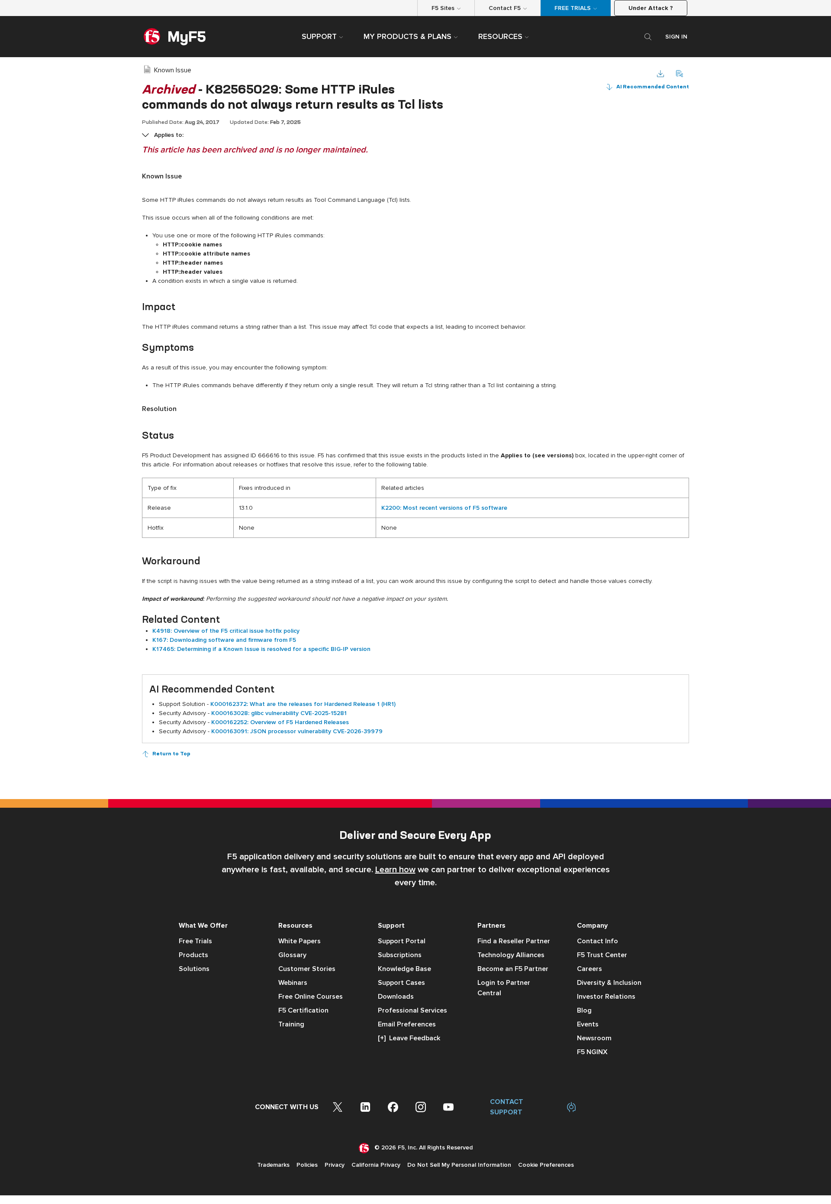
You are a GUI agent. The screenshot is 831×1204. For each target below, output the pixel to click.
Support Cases (401, 982)
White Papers (299, 941)
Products (193, 955)
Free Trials (195, 941)
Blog (584, 1010)
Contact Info (597, 941)
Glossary (292, 955)
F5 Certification (303, 1010)
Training (291, 1024)
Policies (307, 1164)
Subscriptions (400, 955)
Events (588, 1024)
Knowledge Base (404, 968)
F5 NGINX (592, 1052)
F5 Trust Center (602, 955)
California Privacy (375, 1164)
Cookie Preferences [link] (546, 1164)
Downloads (396, 996)
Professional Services (412, 1010)
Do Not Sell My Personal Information (459, 1164)
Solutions (194, 968)
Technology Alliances (510, 955)
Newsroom (594, 1038)
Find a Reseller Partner (513, 941)
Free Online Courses (310, 996)
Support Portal (401, 941)
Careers (589, 968)
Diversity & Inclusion (609, 982)
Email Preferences (407, 1024)
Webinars (292, 982)
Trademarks (273, 1164)
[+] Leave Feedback (409, 1038)
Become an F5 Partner (512, 968)
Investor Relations (606, 996)
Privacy (335, 1164)
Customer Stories (306, 968)
